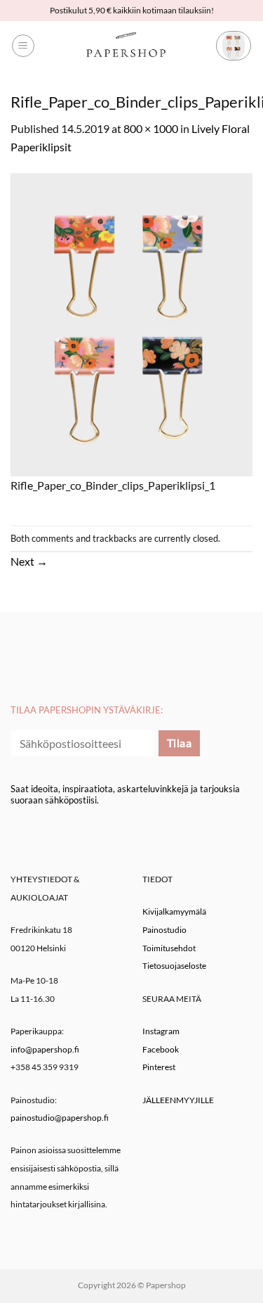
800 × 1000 (150, 128)
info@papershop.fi (45, 1049)
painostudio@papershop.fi (60, 1117)
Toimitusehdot (169, 948)
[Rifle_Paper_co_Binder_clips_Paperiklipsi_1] (131, 322)
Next (29, 561)
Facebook (160, 1049)
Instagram (161, 1031)
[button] (23, 45)
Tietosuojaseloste (174, 965)
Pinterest (158, 1067)
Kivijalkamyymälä (174, 911)
